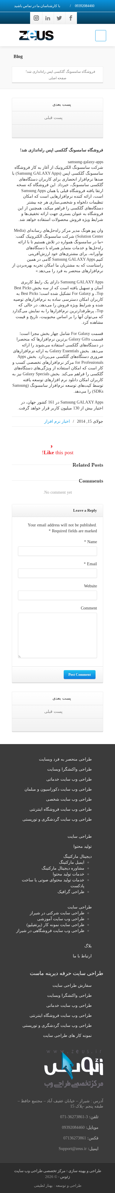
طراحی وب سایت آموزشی (60, 919)
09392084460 (84, 6)
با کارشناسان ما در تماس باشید (37, 6)
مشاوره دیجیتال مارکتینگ (63, 868)
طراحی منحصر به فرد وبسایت (65, 759)
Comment (89, 608)
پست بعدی (61, 104)
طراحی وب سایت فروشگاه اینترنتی (60, 809)
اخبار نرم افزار (57, 421)
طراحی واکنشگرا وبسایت (69, 769)
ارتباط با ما (82, 956)
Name (90, 542)
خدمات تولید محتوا (68, 874)
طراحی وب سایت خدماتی (69, 779)
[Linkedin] (48, 18)
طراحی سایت (80, 836)
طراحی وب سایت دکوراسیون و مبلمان (58, 789)
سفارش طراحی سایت (72, 985)
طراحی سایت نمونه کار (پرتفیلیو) (55, 925)
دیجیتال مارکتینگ (77, 856)
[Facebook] (71, 18)
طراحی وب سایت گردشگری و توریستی (57, 819)
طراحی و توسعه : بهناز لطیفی (57, 1185)
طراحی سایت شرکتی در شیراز (57, 913)
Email (90, 564)
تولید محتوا (82, 846)
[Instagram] (36, 18)
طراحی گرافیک (71, 892)
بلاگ (88, 946)
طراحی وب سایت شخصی (69, 799)
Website (90, 586)
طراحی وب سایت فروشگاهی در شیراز (50, 930)
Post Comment (79, 674)
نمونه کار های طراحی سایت (67, 1035)
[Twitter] (59, 18)
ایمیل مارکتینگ (71, 862)
